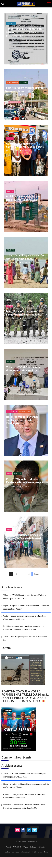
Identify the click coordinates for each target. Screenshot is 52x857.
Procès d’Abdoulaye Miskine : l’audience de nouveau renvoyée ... (25, 480)
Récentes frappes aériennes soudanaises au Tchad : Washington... (22, 420)
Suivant (36, 574)
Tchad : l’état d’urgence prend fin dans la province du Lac (25, 638)
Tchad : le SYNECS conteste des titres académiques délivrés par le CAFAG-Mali (24, 596)
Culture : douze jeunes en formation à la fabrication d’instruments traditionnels (24, 617)
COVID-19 (17, 847)
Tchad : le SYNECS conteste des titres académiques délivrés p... (24, 30)
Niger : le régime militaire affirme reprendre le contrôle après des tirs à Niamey (26, 607)
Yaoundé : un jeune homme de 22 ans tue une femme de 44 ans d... (24, 536)
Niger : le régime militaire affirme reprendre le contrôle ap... (24, 89)
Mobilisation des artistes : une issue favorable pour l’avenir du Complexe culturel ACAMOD (24, 628)
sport (39, 852)
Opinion (10, 306)
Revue (46, 852)
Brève (9, 473)
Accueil (8, 847)
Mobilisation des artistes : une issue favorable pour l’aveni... (23, 198)
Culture (10, 138)
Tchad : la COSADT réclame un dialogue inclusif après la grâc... (23, 369)
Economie (15, 852)
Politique (23, 82)
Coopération (12, 411)
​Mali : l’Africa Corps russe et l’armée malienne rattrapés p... (23, 313)
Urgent (25, 847)
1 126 (28, 574)
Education (11, 23)
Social (34, 852)
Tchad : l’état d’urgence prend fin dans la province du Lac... (25, 257)
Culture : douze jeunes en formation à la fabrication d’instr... (25, 145)
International (12, 82)
